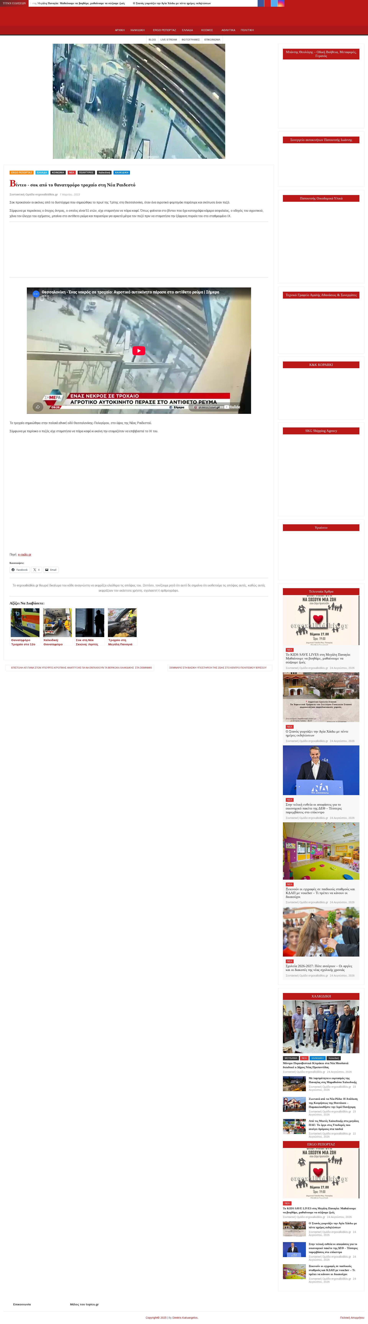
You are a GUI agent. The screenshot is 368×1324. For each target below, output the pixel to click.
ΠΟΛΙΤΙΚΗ (247, 30)
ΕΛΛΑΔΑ (187, 30)
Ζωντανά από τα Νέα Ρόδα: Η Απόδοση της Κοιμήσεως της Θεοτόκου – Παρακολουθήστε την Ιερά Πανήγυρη (333, 1102)
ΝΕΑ (71, 172)
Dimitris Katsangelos (185, 1317)
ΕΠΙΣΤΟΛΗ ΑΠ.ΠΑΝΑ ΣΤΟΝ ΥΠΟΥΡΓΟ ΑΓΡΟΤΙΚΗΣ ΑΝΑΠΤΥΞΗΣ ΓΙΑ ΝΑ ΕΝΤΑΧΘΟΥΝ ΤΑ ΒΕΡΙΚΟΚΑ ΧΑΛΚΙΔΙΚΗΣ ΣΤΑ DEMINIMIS (81, 667)
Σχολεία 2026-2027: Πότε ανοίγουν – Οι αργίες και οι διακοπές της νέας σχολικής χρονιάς (319, 968)
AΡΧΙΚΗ (120, 30)
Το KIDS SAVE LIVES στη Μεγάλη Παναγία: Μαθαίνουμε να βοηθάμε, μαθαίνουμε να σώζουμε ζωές (64, 3)
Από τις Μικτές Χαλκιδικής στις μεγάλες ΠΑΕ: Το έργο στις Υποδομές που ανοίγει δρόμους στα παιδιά (334, 1125)
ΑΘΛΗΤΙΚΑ (228, 30)
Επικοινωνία (212, 39)
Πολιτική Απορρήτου (352, 1317)
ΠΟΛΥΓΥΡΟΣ (86, 172)
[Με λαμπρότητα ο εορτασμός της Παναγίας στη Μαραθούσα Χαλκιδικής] (294, 1083)
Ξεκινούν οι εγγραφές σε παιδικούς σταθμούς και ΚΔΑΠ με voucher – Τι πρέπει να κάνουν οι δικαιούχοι (320, 893)
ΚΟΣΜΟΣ (207, 30)
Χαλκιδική (104, 172)
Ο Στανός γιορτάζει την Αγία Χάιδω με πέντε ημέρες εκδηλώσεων (172, 3)
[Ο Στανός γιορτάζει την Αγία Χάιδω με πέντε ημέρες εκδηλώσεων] (321, 697)
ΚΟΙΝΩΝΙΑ (58, 172)
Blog (152, 39)
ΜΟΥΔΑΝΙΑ (291, 1058)
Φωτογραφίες (191, 39)
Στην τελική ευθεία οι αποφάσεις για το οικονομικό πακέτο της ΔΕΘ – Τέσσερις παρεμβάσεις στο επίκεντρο (314, 808)
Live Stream (169, 39)
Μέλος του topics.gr (84, 1304)
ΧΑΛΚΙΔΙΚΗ (137, 30)
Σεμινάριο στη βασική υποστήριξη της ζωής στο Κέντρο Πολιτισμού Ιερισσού (217, 667)
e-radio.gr (24, 554)
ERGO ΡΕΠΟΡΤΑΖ (164, 30)
